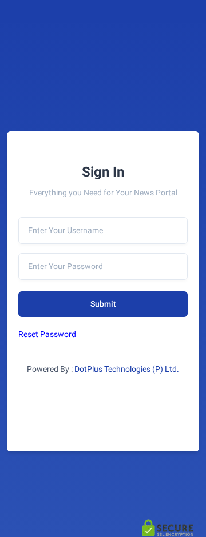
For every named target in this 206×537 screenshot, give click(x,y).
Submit (103, 303)
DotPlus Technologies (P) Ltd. (126, 369)
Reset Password (47, 334)
